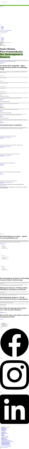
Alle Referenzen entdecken (3, 185)
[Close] (0, 24)
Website (1, 173)
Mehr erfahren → (2, 99)
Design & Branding (2, 137)
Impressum (1, 31)
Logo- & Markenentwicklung (8, 137)
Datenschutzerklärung (5, 31)
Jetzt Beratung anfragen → (3, 62)
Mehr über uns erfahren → (3, 243)
